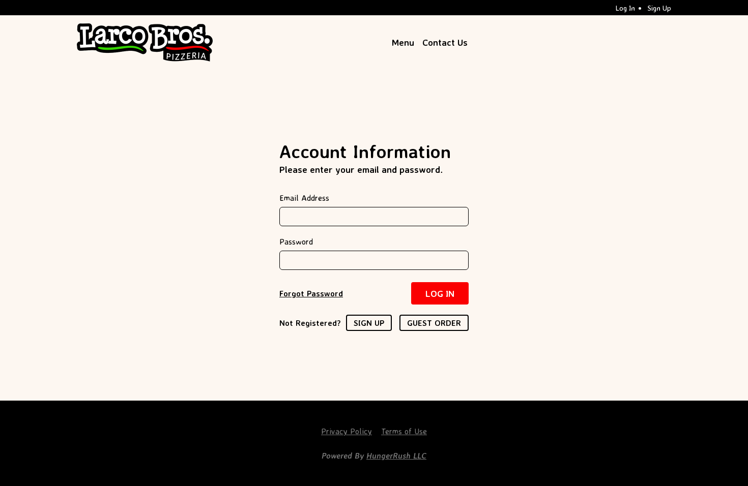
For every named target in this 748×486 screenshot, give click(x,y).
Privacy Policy (346, 431)
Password (296, 241)
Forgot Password (311, 293)
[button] (440, 293)
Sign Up (659, 8)
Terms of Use (404, 431)
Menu (402, 42)
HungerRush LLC (396, 455)
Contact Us (445, 42)
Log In (625, 8)
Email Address (304, 198)
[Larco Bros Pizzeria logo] (145, 42)
